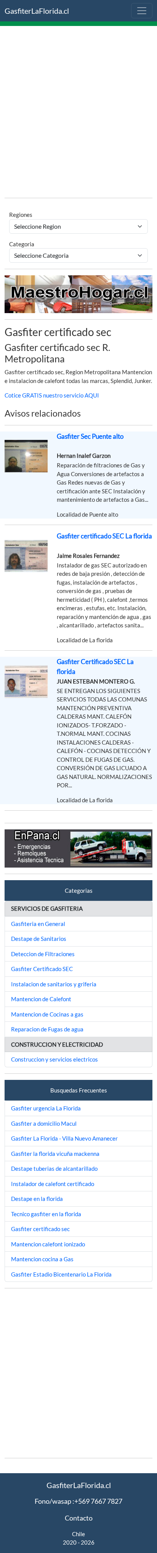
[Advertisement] (78, 113)
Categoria (21, 244)
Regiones (20, 214)
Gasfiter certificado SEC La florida (104, 536)
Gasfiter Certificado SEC (42, 968)
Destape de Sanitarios (38, 938)
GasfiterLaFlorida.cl (37, 10)
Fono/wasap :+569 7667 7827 (78, 1501)
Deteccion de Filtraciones (43, 953)
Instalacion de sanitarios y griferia (53, 984)
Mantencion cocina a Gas (42, 1259)
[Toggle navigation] (141, 10)
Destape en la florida (37, 1198)
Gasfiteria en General (38, 923)
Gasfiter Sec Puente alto (90, 436)
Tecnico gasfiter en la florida (46, 1213)
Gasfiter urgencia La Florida (46, 1108)
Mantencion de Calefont (41, 998)
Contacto (79, 1518)
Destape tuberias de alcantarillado (54, 1168)
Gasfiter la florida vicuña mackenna (55, 1153)
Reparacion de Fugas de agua (47, 1029)
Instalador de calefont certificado (52, 1183)
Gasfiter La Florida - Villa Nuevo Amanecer (64, 1138)
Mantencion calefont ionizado (48, 1244)
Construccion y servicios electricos (54, 1059)
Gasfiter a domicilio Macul (44, 1123)
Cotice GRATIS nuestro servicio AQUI (52, 395)
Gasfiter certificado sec (40, 1228)
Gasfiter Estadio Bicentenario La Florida (61, 1274)
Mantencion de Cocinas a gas (47, 1014)
